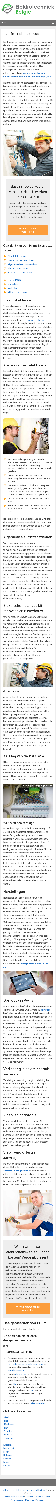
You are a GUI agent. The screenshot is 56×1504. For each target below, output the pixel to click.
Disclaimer (30, 1500)
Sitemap (29, 1497)
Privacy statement (43, 1497)
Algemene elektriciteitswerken (22, 264)
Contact (40, 1500)
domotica (45, 1010)
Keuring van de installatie (20, 273)
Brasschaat (8, 1448)
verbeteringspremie (34, 1364)
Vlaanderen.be (38, 1403)
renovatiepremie (16, 1364)
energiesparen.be (16, 1370)
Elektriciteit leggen (17, 256)
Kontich (7, 1459)
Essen (6, 1452)
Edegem (7, 1466)
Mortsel (8, 1435)
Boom (6, 1462)
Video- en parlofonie (17, 292)
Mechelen (9, 1424)
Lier (6, 1428)
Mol (6, 1421)
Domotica (13, 284)
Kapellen (7, 1445)
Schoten (8, 1431)
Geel (6, 1417)
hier (15, 1384)
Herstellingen (14, 280)
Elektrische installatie (18, 268)
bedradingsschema (35, 320)
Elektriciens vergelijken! (28, 230)
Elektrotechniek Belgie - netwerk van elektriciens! (23, 1490)
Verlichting (13, 288)
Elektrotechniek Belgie (14, 1497)
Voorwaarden (17, 1500)
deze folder (20, 1374)
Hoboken (7, 1455)
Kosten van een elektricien (21, 260)
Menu (4, 23)
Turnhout (8, 1438)
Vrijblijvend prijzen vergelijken (29, 1308)
